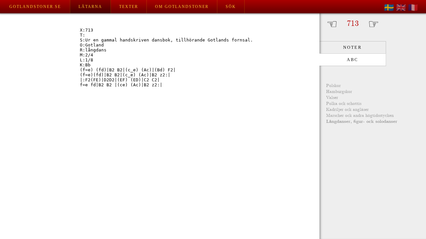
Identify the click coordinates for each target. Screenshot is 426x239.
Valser (332, 98)
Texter (128, 6)
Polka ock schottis (343, 104)
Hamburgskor (339, 92)
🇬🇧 (401, 7)
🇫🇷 (413, 7)
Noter (352, 47)
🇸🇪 (389, 7)
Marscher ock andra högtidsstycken (360, 116)
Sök (231, 6)
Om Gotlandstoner (182, 6)
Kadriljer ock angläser (347, 110)
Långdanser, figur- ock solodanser (361, 121)
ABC (352, 59)
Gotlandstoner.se (35, 6)
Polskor (333, 86)
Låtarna (90, 6)
